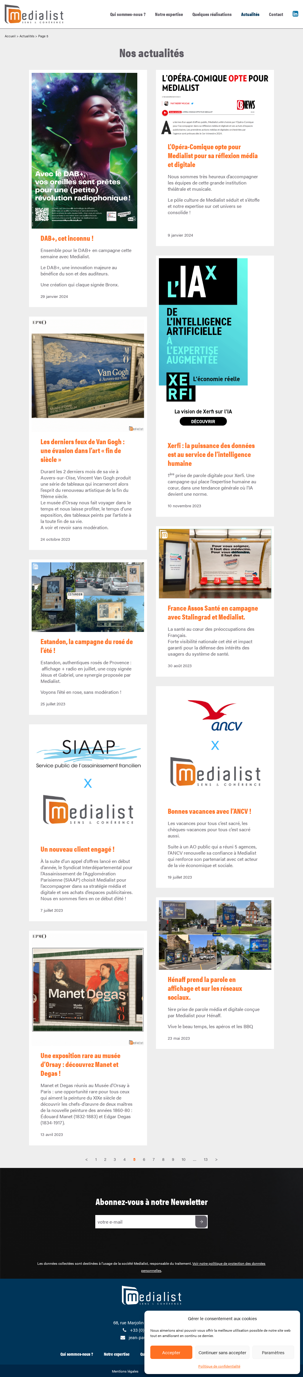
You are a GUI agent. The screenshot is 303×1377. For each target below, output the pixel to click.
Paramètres (273, 1352)
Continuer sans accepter (222, 1352)
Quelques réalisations (212, 14)
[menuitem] (127, 14)
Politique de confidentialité (219, 1366)
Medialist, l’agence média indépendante (29, 2)
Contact (276, 14)
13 (206, 1159)
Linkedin (295, 14)
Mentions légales (125, 1371)
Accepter (171, 1352)
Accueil (10, 36)
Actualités (250, 14)
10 (184, 1159)
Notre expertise (169, 14)
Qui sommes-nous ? (128, 14)
